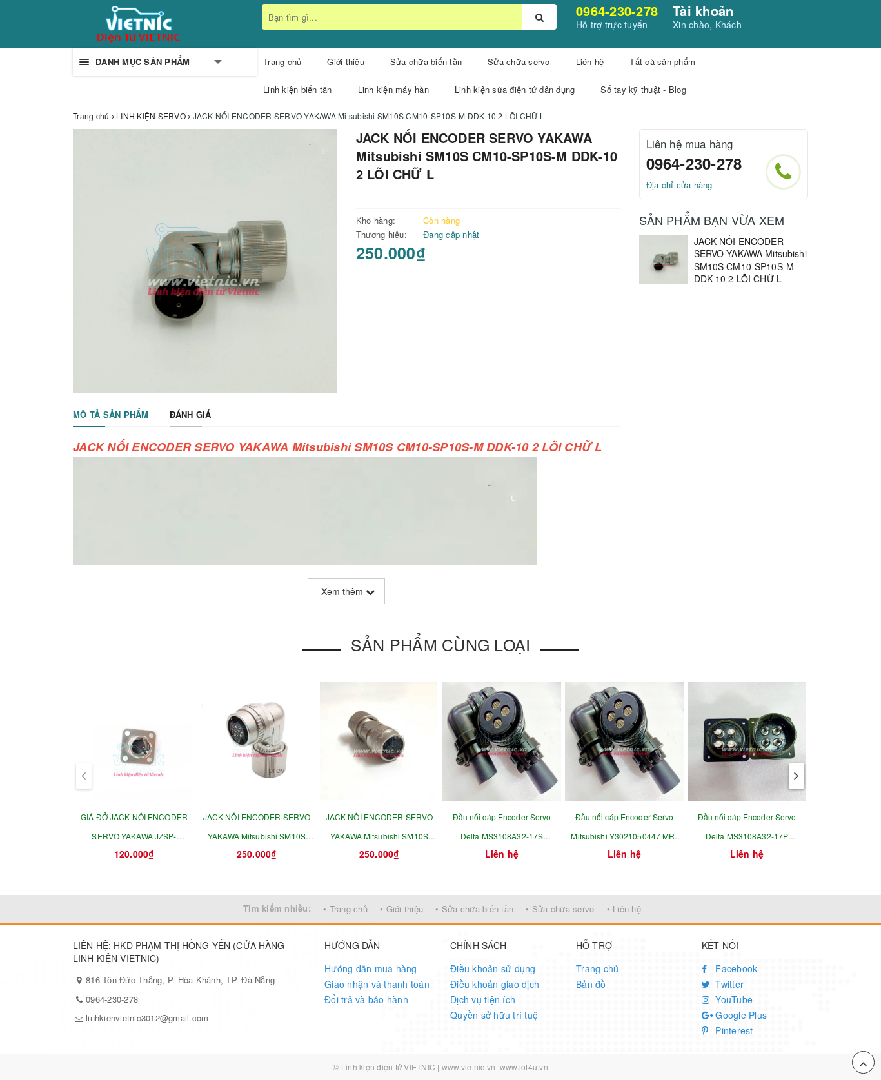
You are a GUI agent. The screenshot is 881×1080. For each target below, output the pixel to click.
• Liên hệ (624, 909)
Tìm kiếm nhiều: (277, 908)
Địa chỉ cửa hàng (679, 185)
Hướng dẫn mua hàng (370, 968)
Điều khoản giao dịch (494, 983)
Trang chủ (282, 61)
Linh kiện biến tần (297, 89)
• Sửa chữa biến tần (474, 909)
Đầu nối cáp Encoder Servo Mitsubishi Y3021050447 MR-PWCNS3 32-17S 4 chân (624, 836)
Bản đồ (591, 983)
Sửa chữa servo (519, 61)
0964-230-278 (617, 10)
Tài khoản (703, 10)
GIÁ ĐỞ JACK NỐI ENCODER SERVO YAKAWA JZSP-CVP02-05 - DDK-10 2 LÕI (134, 836)
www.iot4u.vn (524, 1066)
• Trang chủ (345, 909)
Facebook (735, 968)
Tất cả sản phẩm (662, 61)
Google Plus (740, 1014)
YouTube (733, 999)
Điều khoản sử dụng (493, 968)
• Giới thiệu (401, 909)
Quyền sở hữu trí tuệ (494, 1014)
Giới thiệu (345, 61)
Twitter (728, 983)
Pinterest (733, 1030)
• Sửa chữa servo (560, 909)
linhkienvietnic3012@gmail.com (147, 1018)
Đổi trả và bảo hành (366, 999)
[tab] (111, 414)
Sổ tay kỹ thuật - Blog (643, 89)
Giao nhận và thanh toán (377, 983)
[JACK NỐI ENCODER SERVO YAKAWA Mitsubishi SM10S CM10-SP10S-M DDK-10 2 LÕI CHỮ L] (663, 259)
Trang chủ (597, 968)
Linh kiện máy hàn (393, 89)
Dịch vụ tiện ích (482, 999)
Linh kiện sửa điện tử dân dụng (515, 89)
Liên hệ (590, 61)
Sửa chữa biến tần (426, 61)
